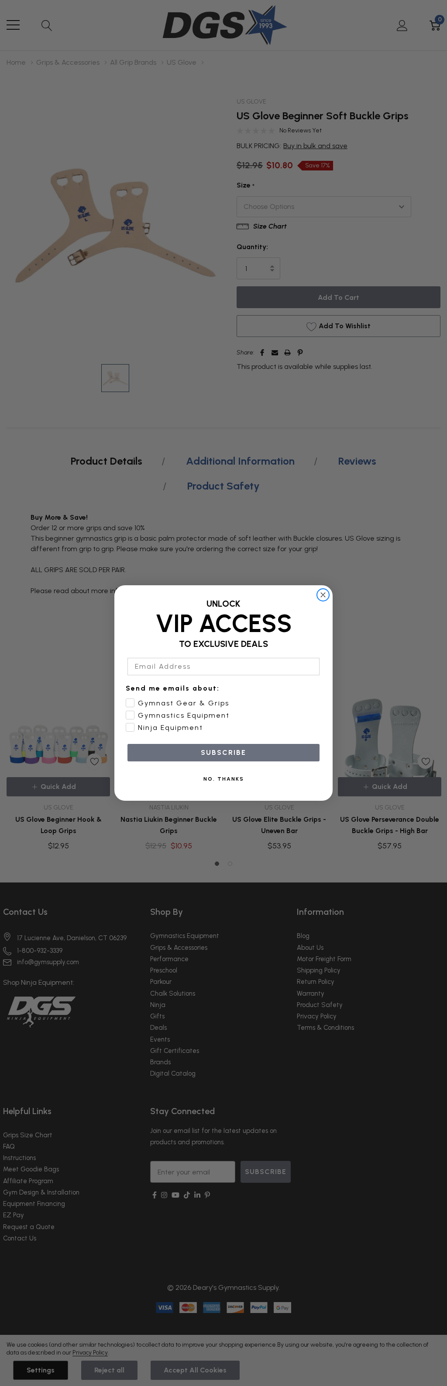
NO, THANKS (223, 779)
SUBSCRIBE (223, 752)
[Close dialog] (323, 595)
